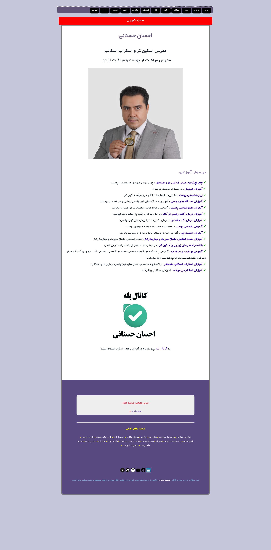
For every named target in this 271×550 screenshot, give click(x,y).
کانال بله (161, 348)
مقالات (176, 10)
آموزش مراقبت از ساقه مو (187, 251)
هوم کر (159, 441)
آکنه (165, 10)
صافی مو (153, 437)
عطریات (101, 441)
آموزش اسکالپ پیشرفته (188, 270)
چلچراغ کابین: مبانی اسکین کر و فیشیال (179, 183)
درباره (196, 10)
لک (155, 10)
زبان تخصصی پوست (191, 195)
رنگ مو (144, 437)
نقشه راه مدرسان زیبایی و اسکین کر (181, 245)
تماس (94, 10)
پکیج (186, 10)
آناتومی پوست (88, 437)
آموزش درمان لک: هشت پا (187, 220)
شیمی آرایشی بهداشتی (130, 441)
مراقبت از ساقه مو (167, 437)
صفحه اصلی (136, 411)
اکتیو (125, 10)
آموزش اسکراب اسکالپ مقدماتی (183, 264)
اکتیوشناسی (188, 441)
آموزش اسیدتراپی (192, 233)
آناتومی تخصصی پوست (189, 226)
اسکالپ (145, 10)
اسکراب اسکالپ (184, 437)
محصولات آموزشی (135, 20)
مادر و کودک (112, 441)
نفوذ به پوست (148, 441)
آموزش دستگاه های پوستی (187, 201)
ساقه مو (135, 10)
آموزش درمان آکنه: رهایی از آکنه (183, 214)
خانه (206, 10)
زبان (104, 10)
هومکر (114, 10)
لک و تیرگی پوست (104, 437)
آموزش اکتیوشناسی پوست (186, 208)
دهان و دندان (90, 441)
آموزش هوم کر (194, 189)
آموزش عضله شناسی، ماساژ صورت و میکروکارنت (174, 239)
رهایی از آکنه (119, 437)
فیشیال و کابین (132, 437)
